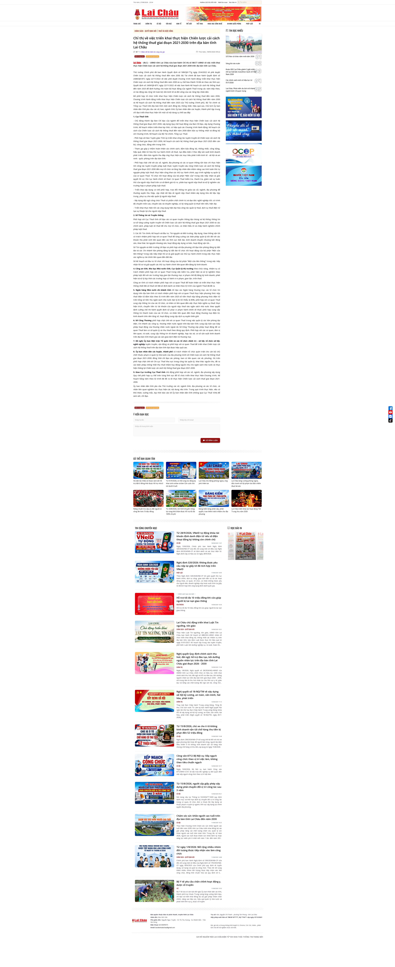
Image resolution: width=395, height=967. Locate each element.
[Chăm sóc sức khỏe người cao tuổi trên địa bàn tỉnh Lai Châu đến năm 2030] (154, 825)
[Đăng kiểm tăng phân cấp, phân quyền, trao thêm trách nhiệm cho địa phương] (214, 498)
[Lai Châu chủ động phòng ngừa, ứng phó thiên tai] (214, 470)
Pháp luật (249, 23)
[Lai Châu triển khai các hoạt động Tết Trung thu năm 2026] (246, 498)
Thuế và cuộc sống (165, 31)
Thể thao (200, 23)
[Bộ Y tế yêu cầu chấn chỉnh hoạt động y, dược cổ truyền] (154, 891)
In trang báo (140, 56)
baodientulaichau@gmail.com (165, 927)
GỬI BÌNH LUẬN (212, 440)
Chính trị (148, 23)
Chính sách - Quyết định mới (145, 31)
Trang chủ (137, 23)
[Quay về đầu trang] (390, 962)
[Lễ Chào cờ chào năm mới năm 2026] (244, 44)
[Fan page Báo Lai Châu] (390, 408)
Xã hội (159, 23)
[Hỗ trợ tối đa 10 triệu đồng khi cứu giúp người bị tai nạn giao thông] (154, 604)
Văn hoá (169, 23)
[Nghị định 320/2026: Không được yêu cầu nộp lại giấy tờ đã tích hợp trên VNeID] (154, 572)
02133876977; (163, 925)
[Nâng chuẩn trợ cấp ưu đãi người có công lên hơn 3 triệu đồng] (148, 498)
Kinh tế (178, 23)
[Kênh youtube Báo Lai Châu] (390, 412)
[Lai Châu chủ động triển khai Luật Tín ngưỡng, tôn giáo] (154, 632)
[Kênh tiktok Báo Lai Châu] (390, 420)
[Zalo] (390, 416)
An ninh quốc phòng (234, 23)
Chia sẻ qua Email (153, 56)
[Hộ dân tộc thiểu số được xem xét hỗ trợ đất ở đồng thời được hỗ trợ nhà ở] (148, 470)
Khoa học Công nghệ (215, 23)
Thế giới (189, 23)
